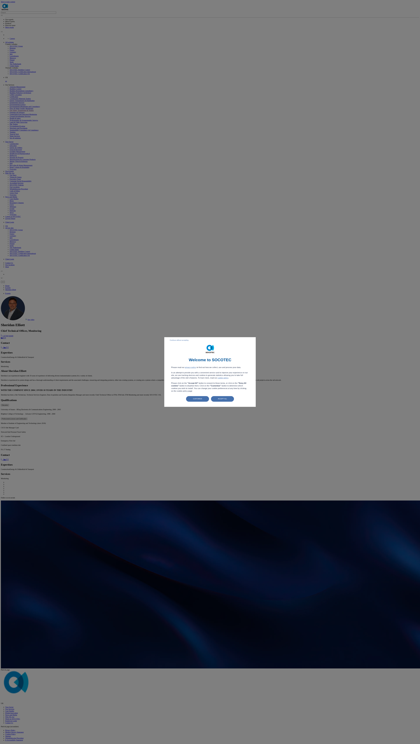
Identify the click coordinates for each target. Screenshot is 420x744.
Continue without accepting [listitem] (179, 340)
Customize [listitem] (197, 399)
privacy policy (190, 367)
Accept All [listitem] (222, 399)
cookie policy (223, 378)
